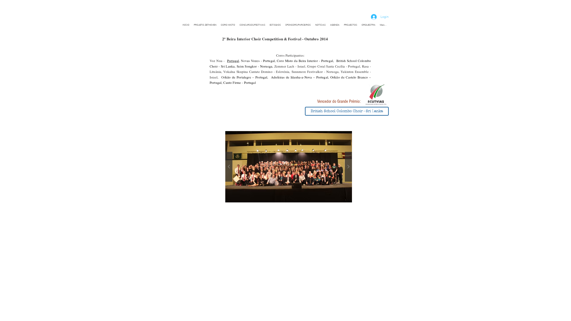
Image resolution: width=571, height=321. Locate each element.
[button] (347, 111)
